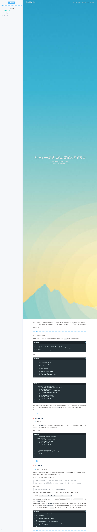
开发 (67, 161)
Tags (88, 2)
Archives (84, 2)
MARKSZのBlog (30, 2)
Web (62, 161)
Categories (91, 2)
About (79, 2)
